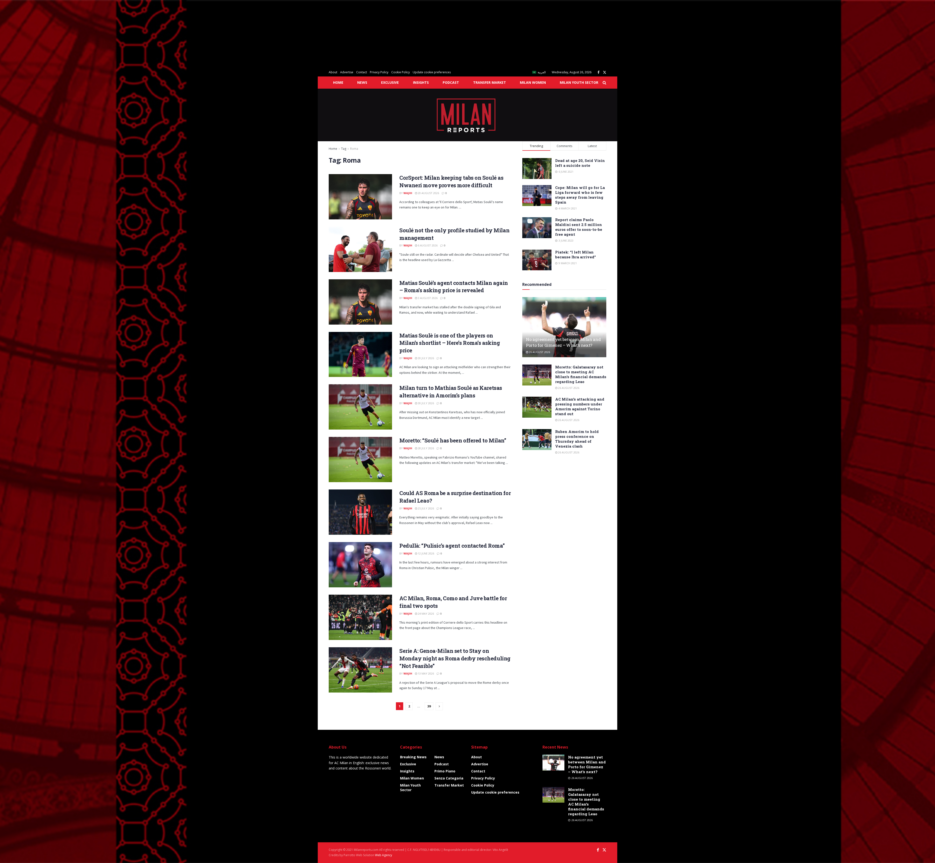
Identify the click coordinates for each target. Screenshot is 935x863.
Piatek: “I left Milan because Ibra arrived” (575, 254)
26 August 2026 (539, 352)
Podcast (451, 82)
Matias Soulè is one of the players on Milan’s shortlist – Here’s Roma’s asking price (449, 343)
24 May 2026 (425, 613)
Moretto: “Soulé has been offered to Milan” (452, 440)
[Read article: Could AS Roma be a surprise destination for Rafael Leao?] (360, 512)
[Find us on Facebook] (598, 72)
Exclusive (390, 82)
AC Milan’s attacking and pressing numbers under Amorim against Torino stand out (579, 406)
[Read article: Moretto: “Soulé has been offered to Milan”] (360, 459)
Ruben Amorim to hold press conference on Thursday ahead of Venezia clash (577, 439)
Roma (354, 149)
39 (429, 706)
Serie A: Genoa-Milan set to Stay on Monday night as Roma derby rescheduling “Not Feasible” (455, 658)
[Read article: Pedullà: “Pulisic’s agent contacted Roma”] (360, 564)
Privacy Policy (379, 72)
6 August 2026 (427, 245)
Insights (421, 82)
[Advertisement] (146, 34)
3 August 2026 (427, 298)
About (333, 72)
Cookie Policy (400, 72)
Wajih (407, 193)
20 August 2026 (428, 193)
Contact (361, 72)
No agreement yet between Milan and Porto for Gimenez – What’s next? (563, 342)
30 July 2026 (425, 358)
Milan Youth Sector (579, 82)
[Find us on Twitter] (604, 72)
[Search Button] (604, 82)
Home (338, 82)
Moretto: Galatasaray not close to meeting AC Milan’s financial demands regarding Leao (580, 374)
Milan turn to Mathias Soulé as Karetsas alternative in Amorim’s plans (450, 391)
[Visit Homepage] (468, 115)
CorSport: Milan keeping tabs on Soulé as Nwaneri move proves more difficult (451, 181)
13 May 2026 (425, 673)
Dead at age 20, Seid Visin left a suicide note (580, 163)
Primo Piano (444, 771)
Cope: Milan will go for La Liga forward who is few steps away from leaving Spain (580, 195)
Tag (343, 149)
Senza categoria (448, 778)
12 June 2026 (425, 553)
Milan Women (533, 82)
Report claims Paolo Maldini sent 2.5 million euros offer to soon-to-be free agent (578, 227)
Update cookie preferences (432, 72)
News (362, 82)
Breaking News (413, 757)
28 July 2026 (425, 448)
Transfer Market (489, 82)
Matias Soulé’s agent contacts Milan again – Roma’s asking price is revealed (453, 286)
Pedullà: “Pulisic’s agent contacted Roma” (452, 545)
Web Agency (383, 855)
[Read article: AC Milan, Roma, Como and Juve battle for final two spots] (360, 617)
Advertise (346, 72)
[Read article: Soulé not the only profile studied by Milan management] (360, 249)
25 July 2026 (425, 508)
